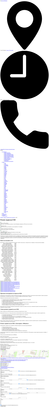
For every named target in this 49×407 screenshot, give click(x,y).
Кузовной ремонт (7, 159)
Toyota (5, 209)
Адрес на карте (17, 360)
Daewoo (5, 173)
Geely (5, 179)
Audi (5, 163)
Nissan (5, 197)
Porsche (5, 200)
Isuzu (5, 185)
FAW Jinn (13, 291)
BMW (5, 168)
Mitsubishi (5, 196)
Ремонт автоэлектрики (8, 158)
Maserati (5, 193)
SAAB (5, 202)
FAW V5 (12, 289)
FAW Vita (13, 290)
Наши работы (4, 214)
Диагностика (6, 160)
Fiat (4, 177)
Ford (5, 178)
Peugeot (5, 199)
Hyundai (5, 183)
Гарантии (16, 359)
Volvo (5, 212)
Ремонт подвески (7, 157)
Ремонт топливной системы (8, 156)
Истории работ (20, 359)
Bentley (5, 167)
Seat (5, 204)
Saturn (5, 203)
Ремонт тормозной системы (8, 154)
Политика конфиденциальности (5, 362)
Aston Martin (6, 165)
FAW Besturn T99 (16, 283)
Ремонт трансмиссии (7, 153)
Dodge (5, 175)
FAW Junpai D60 (17, 286)
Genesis (5, 180)
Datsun (5, 174)
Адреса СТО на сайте (9, 50)
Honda (5, 182)
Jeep (5, 187)
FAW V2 (12, 288)
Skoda (5, 205)
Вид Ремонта (4, 151)
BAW (5, 166)
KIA (5, 188)
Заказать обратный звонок (10, 149)
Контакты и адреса (12, 359)
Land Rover (6, 190)
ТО (5, 358)
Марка (3, 162)
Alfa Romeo (6, 164)
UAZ (5, 210)
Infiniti (5, 184)
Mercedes (5, 195)
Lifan (5, 192)
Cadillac (5, 169)
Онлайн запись (4, 215)
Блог (3, 213)
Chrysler (5, 171)
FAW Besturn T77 (16, 281)
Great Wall (5, 181)
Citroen (5, 172)
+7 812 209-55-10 (3, 149)
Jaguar (5, 186)
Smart (5, 206)
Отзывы (24, 359)
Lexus (5, 191)
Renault (5, 201)
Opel (5, 198)
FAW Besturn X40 (17, 284)
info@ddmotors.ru (23, 360)
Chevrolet (5, 170)
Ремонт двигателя (7, 152)
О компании (7, 359)
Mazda (5, 194)
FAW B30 (12, 285)
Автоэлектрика (43, 357)
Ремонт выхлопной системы (8, 155)
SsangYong (6, 207)
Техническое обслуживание (8, 161)
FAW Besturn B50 (16, 282)
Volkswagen (6, 211)
